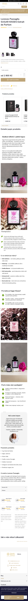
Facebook (15, 567)
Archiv (2, 578)
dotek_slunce (15, 570)
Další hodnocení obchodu (22, 541)
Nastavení (14, 592)
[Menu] (26, 3)
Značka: (7, 88)
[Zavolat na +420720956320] (18, 4)
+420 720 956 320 (15, 563)
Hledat (24, 6)
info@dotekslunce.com (15, 561)
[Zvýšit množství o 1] (24, 74)
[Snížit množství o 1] (24, 76)
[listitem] (12, 110)
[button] (2, 110)
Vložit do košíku (14, 80)
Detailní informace (4, 62)
